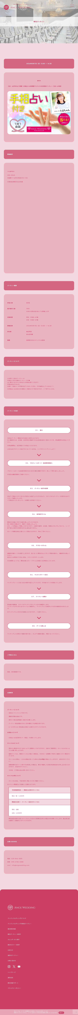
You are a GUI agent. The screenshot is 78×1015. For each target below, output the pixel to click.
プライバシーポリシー (14, 988)
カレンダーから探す (14, 939)
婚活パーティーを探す (14, 934)
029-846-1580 (16, 858)
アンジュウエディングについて (17, 918)
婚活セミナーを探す (14, 945)
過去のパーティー (13, 955)
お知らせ (10, 950)
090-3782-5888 (17, 862)
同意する (61, 1012)
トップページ (12, 972)
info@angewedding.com (20, 865)
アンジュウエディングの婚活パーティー (19, 923)
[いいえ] (76, 1012)
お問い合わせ (12, 960)
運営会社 (10, 977)
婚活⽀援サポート (13, 983)
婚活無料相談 (12, 929)
